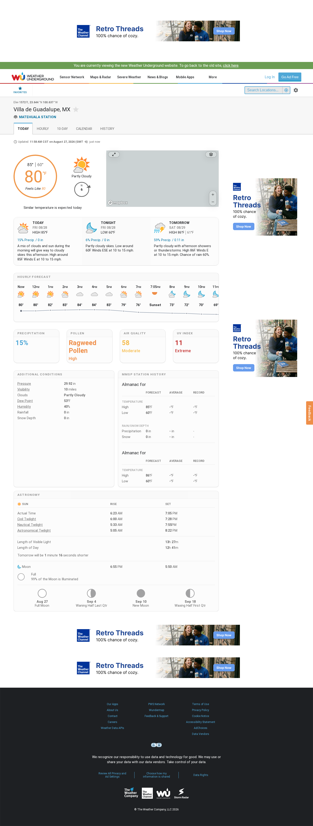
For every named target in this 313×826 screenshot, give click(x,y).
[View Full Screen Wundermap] (114, 154)
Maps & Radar (100, 77)
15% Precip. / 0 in (30, 240)
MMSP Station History (144, 374)
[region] (162, 179)
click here (231, 65)
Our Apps (112, 704)
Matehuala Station (37, 117)
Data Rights (200, 775)
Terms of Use (200, 704)
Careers (112, 722)
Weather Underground (163, 793)
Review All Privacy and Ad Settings (112, 775)
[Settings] (295, 90)
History (107, 129)
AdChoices (200, 728)
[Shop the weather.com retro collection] (156, 31)
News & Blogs (158, 77)
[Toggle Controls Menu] (211, 154)
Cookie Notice (200, 716)
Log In (270, 77)
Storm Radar (181, 793)
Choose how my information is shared (156, 775)
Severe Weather (129, 77)
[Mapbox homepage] (118, 202)
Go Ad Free (290, 77)
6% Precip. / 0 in (98, 240)
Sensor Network (72, 77)
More (213, 77)
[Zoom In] (213, 194)
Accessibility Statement (200, 722)
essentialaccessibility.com (156, 745)
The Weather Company (131, 793)
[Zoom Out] (213, 202)
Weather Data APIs (112, 728)
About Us (112, 710)
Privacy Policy (200, 710)
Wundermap (156, 710)
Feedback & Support (156, 716)
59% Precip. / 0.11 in (169, 240)
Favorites (20, 92)
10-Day (62, 129)
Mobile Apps (185, 77)
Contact (113, 716)
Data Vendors (200, 734)
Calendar (84, 129)
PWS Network (156, 704)
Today (23, 129)
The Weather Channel (147, 793)
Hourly (43, 129)
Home (33, 76)
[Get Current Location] (286, 90)
